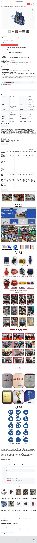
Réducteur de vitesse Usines (15, 528)
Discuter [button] (28, 45)
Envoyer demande (9, 45)
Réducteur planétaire (21, 517)
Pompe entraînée (3, 518)
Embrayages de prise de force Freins (23, 518)
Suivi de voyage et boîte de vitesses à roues (7, 517)
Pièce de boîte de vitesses (24, 528)
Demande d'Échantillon (22, 47)
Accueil (2, 6)
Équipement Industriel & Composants (8, 6)
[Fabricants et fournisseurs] (18, 1)
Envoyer (9, 480)
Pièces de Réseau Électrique (17, 6)
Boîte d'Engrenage (23, 6)
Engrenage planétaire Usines (6, 528)
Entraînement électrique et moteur (14, 517)
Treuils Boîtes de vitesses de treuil (32, 517)
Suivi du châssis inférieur (4, 520)
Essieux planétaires (12, 518)
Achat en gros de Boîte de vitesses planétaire (8, 533)
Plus (1, 534)
